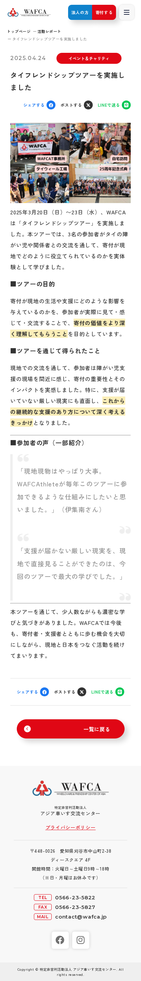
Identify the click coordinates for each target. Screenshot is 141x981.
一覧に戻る (97, 729)
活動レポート (49, 31)
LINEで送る (109, 105)
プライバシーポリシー (71, 827)
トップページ (18, 31)
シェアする (34, 105)
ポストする (71, 105)
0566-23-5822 (75, 897)
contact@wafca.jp (81, 916)
